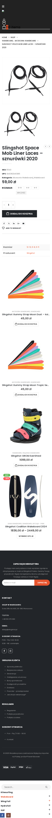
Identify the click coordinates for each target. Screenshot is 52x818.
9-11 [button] (35, 188)
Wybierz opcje (26, 536)
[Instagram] (10, 651)
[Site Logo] (7, 11)
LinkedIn (14, 223)
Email (23, 223)
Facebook (4, 223)
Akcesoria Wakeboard (23, 177)
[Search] (46, 787)
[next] (49, 146)
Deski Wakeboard (15, 524)
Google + (19, 223)
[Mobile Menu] (3, 6)
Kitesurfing (7, 792)
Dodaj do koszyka (21, 213)
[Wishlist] (4, 24)
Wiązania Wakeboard (31, 453)
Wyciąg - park (38, 524)
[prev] (45, 146)
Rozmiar (7, 187)
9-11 (37, 247)
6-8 (33, 247)
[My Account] (4, 20)
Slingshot (31, 253)
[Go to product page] (26, 284)
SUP (3, 810)
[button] (2, 782)
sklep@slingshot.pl (9, 629)
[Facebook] (4, 651)
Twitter (9, 223)
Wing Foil (5, 801)
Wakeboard (39, 177)
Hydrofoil (6, 806)
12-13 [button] (20, 188)
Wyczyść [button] (21, 193)
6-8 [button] (27, 188)
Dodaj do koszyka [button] (27, 324)
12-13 (29, 247)
